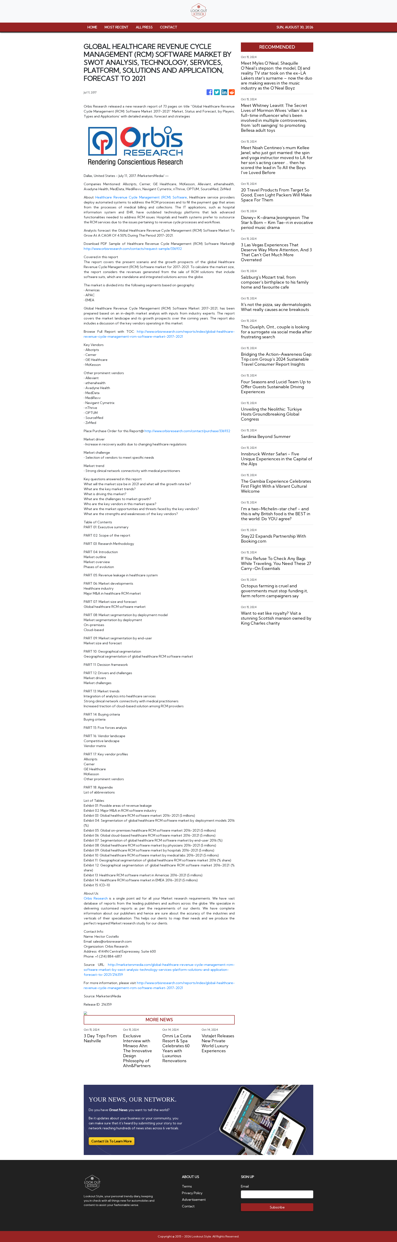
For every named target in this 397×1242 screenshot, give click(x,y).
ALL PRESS (144, 27)
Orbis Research (96, 898)
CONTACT (168, 27)
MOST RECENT (116, 27)
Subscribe (277, 1207)
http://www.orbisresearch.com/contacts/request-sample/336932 (133, 249)
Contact (188, 1206)
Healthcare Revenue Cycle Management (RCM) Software (141, 197)
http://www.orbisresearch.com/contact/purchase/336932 (187, 431)
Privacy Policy (192, 1193)
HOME (92, 27)
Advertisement (194, 1199)
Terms (187, 1186)
